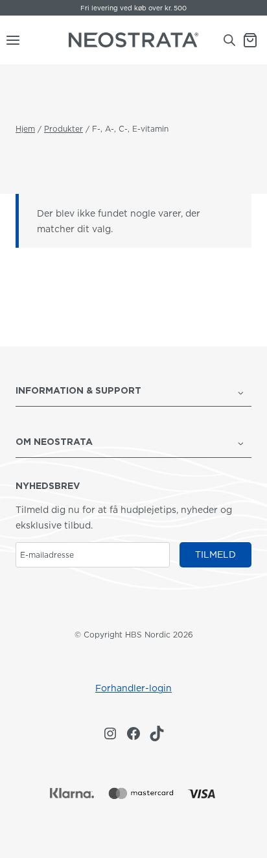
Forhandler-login (133, 688)
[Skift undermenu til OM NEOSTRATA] (241, 442)
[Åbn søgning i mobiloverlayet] (229, 39)
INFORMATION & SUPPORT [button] (78, 390)
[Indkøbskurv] (254, 40)
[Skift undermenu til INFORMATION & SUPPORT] (241, 391)
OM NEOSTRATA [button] (54, 441)
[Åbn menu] (10, 40)
